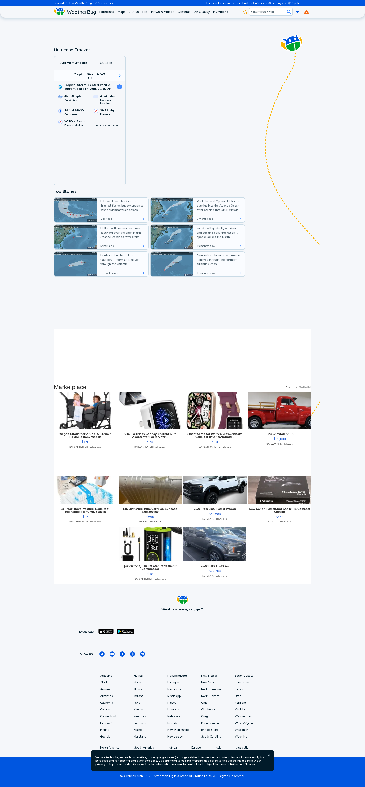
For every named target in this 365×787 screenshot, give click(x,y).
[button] (269, 755)
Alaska (104, 682)
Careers (258, 3)
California (106, 703)
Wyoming (241, 737)
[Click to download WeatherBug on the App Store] (106, 632)
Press (210, 3)
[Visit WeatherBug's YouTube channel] (112, 654)
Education (225, 3)
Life (145, 12)
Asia (219, 748)
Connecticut (108, 716)
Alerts (134, 12)
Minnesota (174, 689)
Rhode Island (210, 730)
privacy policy (104, 764)
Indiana (138, 696)
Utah (238, 696)
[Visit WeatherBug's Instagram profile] (132, 654)
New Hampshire (178, 730)
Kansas (138, 709)
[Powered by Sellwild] (305, 387)
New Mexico (209, 676)
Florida (104, 730)
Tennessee (242, 682)
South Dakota (244, 676)
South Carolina (211, 737)
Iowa (137, 703)
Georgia (105, 737)
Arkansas (106, 696)
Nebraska (173, 716)
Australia (242, 748)
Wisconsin (242, 730)
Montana (173, 709)
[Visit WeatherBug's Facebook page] (122, 654)
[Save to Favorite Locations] (245, 12)
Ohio (204, 703)
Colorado (106, 709)
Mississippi (174, 696)
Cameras (184, 12)
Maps (121, 12)
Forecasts (106, 12)
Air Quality (202, 12)
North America (110, 748)
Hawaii (138, 676)
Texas (239, 689)
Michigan (173, 682)
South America (144, 748)
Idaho (137, 682)
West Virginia (244, 723)
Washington (243, 716)
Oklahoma (208, 709)
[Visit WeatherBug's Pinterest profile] (142, 654)
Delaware (106, 723)
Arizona (105, 689)
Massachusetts (177, 676)
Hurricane (221, 12)
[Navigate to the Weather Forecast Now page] (75, 12)
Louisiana (140, 723)
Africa (173, 748)
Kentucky (140, 716)
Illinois (138, 689)
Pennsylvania (210, 723)
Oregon (206, 716)
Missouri (172, 703)
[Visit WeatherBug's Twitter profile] (102, 654)
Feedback (242, 3)
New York (207, 682)
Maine (138, 730)
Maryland (140, 737)
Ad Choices (247, 764)
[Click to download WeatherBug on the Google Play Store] (125, 632)
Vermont (240, 703)
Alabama (106, 676)
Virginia (240, 709)
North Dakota (210, 696)
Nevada (172, 723)
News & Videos (162, 12)
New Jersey (175, 737)
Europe (196, 748)
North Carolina (211, 689)
